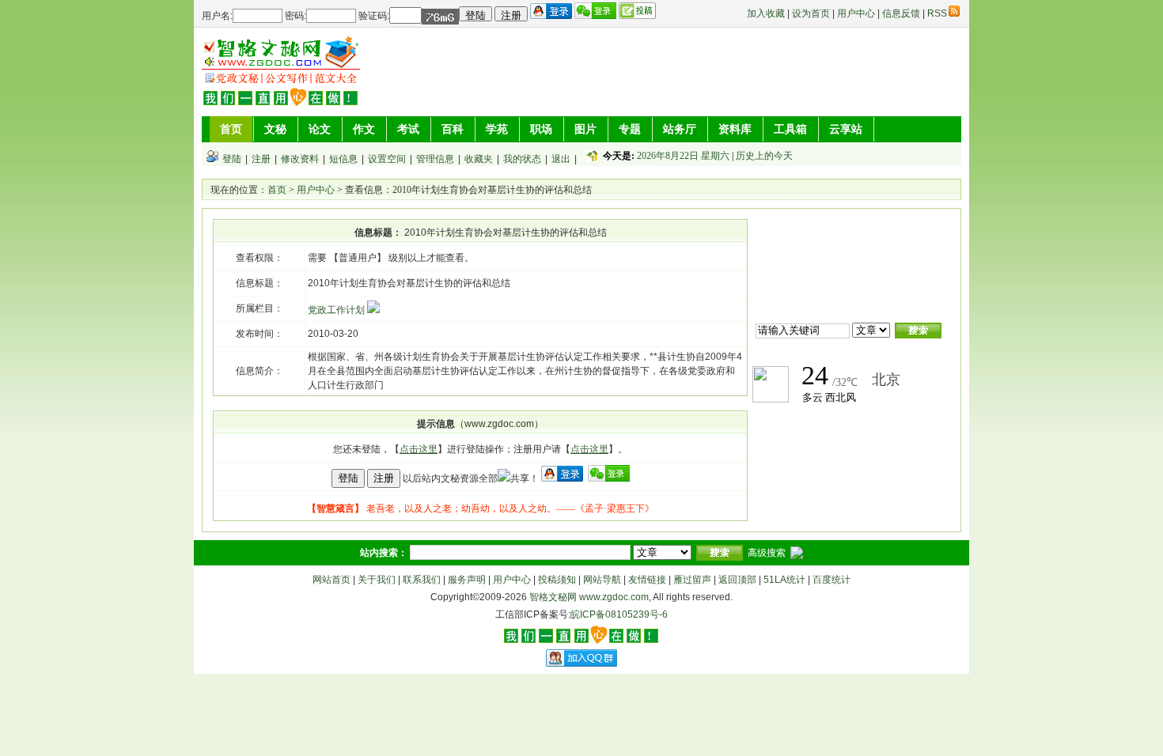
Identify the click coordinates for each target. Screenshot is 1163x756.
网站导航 (602, 579)
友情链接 (647, 579)
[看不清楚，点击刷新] (440, 17)
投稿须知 (557, 579)
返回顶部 (737, 579)
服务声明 (467, 579)
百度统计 (831, 579)
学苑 (497, 129)
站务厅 (679, 129)
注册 (261, 158)
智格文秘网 (553, 597)
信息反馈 (901, 13)
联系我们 (422, 579)
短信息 (343, 158)
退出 (560, 158)
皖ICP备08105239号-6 (619, 614)
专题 (630, 129)
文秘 (275, 129)
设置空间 (387, 158)
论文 (320, 129)
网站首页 (331, 579)
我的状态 (522, 158)
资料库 (735, 129)
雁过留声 (692, 579)
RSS (937, 13)
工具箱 (790, 129)
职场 (541, 129)
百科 (452, 129)
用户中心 (856, 13)
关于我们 (377, 579)
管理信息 (435, 158)
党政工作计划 (337, 310)
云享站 (845, 129)
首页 (231, 129)
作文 (364, 129)
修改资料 (300, 158)
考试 (408, 129)
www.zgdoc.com (614, 597)
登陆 (231, 158)
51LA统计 (784, 579)
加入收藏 (766, 13)
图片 (585, 129)
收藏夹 (478, 158)
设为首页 (811, 13)
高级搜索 (767, 552)
